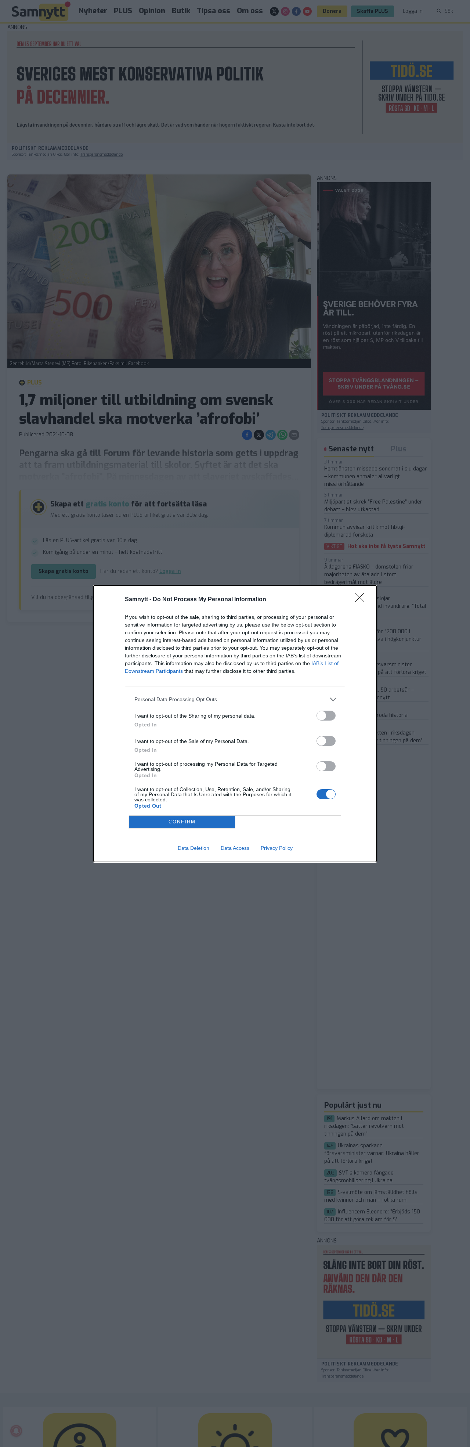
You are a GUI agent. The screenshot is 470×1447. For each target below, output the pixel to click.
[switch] (326, 716)
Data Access (235, 848)
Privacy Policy (277, 848)
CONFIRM (182, 821)
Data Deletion (193, 848)
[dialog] (235, 723)
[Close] (362, 600)
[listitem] (235, 699)
